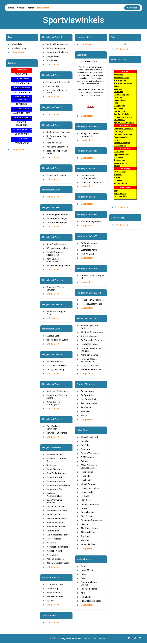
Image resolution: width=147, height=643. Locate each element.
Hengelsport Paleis (90, 488)
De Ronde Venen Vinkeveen (89, 244)
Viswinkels (17, 44)
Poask (84, 508)
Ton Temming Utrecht (91, 221)
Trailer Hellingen (54, 538)
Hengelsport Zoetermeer (92, 300)
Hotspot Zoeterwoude (91, 304)
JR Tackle (85, 496)
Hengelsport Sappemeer (92, 182)
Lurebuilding (52, 588)
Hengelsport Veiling (56, 481)
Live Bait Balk (53, 86)
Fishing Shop (87, 472)
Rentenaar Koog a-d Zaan (56, 312)
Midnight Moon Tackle (57, 518)
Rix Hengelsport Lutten (57, 340)
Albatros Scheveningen (92, 332)
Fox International (89, 589)
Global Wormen (88, 484)
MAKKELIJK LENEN (22, 113)
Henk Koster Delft (55, 142)
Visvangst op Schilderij (57, 547)
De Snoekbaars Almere (57, 44)
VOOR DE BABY (22, 134)
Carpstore (85, 449)
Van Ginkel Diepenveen (57, 146)
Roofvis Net (86, 407)
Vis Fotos (51, 543)
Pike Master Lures (55, 596)
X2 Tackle (51, 600)
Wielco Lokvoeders (55, 559)
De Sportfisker (87, 395)
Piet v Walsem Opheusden (53, 427)
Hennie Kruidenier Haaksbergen (55, 253)
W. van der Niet (88, 544)
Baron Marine (87, 570)
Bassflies (85, 441)
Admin (31, 8)
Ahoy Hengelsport (89, 437)
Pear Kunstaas (53, 592)
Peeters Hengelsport (90, 504)
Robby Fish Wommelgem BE (93, 276)
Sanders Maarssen (55, 361)
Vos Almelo (52, 60)
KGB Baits (85, 500)
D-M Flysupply (87, 457)
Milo (83, 593)
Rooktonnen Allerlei (56, 526)
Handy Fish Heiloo (89, 344)
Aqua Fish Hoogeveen (57, 244)
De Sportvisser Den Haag (58, 132)
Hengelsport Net (54, 477)
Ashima (84, 566)
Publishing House (89, 403)
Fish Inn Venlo (87, 254)
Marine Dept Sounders (57, 510)
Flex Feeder (86, 480)
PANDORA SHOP (22, 143)
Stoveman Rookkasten (91, 520)
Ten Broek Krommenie (91, 369)
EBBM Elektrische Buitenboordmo (89, 466)
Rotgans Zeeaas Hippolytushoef (89, 360)
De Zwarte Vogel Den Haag (56, 137)
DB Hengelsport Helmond (58, 248)
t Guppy (84, 524)
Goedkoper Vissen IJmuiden (55, 288)
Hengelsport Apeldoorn (57, 52)
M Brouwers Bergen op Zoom (57, 91)
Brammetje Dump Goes (57, 214)
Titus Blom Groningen (57, 222)
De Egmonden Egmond (91, 340)
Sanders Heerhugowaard (58, 265)
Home (11, 8)
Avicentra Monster (89, 336)
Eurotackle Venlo (89, 250)
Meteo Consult (53, 514)
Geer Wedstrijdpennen (57, 473)
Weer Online (52, 555)
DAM (83, 578)
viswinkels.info (19, 48)
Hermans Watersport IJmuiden (91, 349)
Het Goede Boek (88, 399)
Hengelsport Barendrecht (58, 82)
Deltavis (84, 461)
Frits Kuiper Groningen (57, 218)
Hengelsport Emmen (56, 175)
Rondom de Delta (55, 522)
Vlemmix (85, 540)
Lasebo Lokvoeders (56, 506)
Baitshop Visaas (54, 454)
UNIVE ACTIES (21, 74)
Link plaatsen (43, 8)
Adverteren (132, 8)
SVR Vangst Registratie (57, 534)
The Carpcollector (89, 528)
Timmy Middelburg (55, 369)
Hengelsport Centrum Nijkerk (57, 396)
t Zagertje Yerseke (89, 365)
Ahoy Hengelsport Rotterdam (89, 326)
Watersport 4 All (54, 551)
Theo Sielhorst (88, 532)
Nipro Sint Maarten (89, 355)
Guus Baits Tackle (55, 584)
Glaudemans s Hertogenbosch (88, 176)
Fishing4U (85, 476)
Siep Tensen (86, 516)
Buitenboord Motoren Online (57, 459)
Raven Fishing (87, 512)
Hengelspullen (87, 492)
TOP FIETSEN (22, 104)
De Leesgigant (87, 391)
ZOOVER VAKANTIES (21, 92)
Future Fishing (53, 469)
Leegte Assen (53, 56)
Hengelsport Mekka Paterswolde (90, 134)
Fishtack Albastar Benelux (89, 583)
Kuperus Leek (53, 336)
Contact (20, 8)
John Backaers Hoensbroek (54, 260)
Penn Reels (86, 597)
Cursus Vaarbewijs (90, 453)
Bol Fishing (86, 445)
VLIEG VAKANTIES (21, 83)
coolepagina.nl (63, 638)
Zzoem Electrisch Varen (58, 563)
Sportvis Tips (53, 530)
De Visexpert (52, 465)
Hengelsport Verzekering (58, 485)
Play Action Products (91, 601)
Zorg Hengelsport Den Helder (57, 152)
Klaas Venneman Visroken (54, 501)
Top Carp (85, 536)
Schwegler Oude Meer (57, 433)
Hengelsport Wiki (54, 489)
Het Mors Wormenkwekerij (54, 494)
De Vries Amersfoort (56, 48)
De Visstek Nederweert (57, 391)
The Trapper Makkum (56, 365)
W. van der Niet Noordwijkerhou (54, 403)
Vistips (84, 415)
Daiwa (84, 574)
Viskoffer (85, 411)
